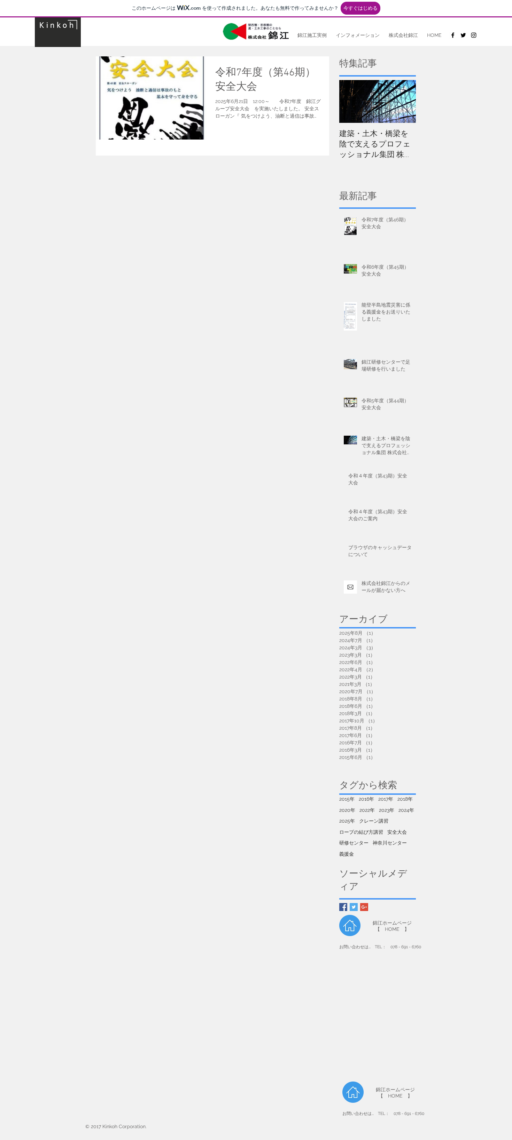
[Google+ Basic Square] (364, 907)
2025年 (347, 821)
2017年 (385, 799)
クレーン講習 (373, 821)
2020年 (347, 810)
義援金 (346, 854)
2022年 (367, 810)
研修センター (354, 843)
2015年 (347, 799)
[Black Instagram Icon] (473, 35)
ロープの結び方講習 (361, 832)
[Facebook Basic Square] (343, 907)
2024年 (406, 810)
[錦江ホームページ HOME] (349, 925)
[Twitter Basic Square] (354, 907)
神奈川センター (390, 843)
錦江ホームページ (392, 923)
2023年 (386, 810)
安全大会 (397, 832)
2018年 (405, 799)
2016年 (366, 799)
